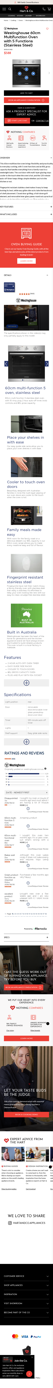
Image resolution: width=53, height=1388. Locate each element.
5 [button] (18, 914)
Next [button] (47, 363)
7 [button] (22, 914)
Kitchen (20, 16)
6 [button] (20, 914)
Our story (10, 1030)
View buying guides (9, 1189)
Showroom (40, 16)
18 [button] (46, 914)
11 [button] (29, 914)
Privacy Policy (35, 1378)
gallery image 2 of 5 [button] (24, 380)
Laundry (28, 16)
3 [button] (15, 914)
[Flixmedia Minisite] (26, 287)
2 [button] (13, 914)
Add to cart (26, 93)
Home (6, 20)
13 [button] (34, 914)
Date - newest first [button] (17, 793)
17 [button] (43, 914)
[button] (49, 73)
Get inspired (30, 1189)
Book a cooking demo (26, 1115)
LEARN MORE (26, 1039)
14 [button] (36, 914)
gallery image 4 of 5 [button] (27, 380)
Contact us (42, 120)
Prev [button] (6, 363)
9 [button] (25, 914)
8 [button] (23, 914)
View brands (35, 1030)
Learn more (26, 261)
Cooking (11, 16)
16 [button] (41, 914)
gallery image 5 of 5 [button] (29, 380)
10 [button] (27, 914)
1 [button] (12, 914)
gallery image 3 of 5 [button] (26, 380)
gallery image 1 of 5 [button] (22, 380)
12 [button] (32, 914)
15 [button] (39, 914)
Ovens (20, 20)
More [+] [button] (24, 805)
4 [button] (17, 914)
